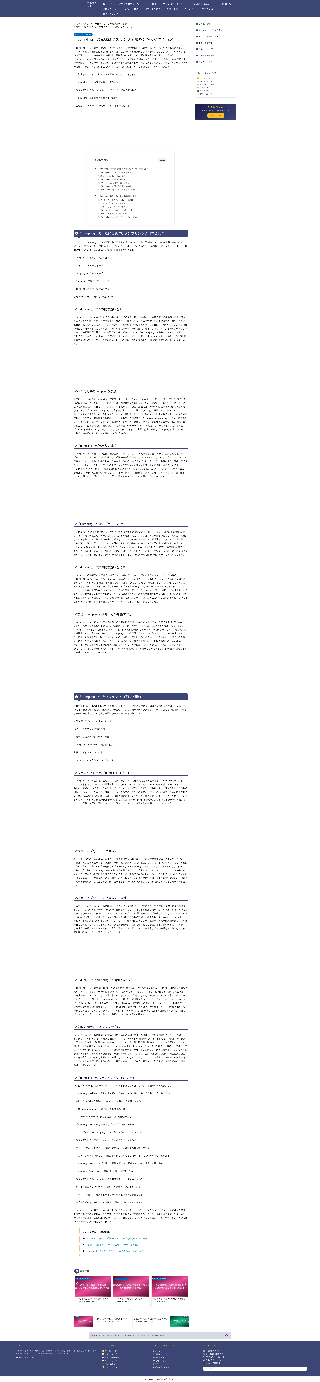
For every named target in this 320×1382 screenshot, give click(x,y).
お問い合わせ (110, 9)
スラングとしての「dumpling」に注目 (116, 200)
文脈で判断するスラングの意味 (113, 214)
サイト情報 (151, 4)
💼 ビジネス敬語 (204, 91)
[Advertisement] (131, 129)
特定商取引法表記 (201, 4)
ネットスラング (111, 1361)
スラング (188, 9)
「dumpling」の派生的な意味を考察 (115, 186)
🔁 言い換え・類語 (204, 78)
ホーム (109, 4)
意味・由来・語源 (207, 55)
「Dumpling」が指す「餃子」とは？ (116, 183)
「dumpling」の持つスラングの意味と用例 (117, 196)
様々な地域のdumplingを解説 (113, 176)
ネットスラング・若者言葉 (83, 34)
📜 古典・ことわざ (204, 94)
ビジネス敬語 (206, 9)
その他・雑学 (205, 24)
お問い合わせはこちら (26, 1357)
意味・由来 (172, 9)
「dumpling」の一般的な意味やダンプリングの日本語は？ (124, 169)
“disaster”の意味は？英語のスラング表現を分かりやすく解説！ (118, 1238)
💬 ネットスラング (204, 88)
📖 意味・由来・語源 (205, 85)
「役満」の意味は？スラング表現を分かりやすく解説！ (114, 1245)
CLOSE (162, 160)
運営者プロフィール (129, 4)
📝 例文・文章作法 (204, 81)
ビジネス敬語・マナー (209, 36)
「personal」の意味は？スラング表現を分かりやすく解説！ (116, 1251)
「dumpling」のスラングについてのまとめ (118, 217)
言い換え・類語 (131, 9)
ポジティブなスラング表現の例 (113, 203)
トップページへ (216, 115)
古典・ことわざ (111, 14)
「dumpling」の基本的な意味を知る (115, 173)
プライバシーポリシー (174, 4)
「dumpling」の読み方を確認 (113, 179)
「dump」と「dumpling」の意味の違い (117, 210)
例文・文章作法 (153, 9)
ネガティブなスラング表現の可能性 (115, 207)
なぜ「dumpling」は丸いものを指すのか (117, 190)
